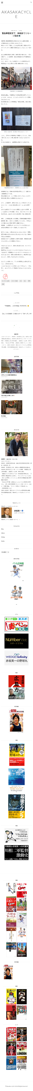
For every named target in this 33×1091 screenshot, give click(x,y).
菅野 (29, 281)
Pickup (3, 537)
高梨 (3, 284)
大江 (21, 281)
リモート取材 (14, 281)
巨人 (25, 281)
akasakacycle (17, 14)
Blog (20, 30)
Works (2, 541)
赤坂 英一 (16, 334)
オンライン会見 (5, 281)
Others (3, 533)
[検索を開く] (31, 2)
